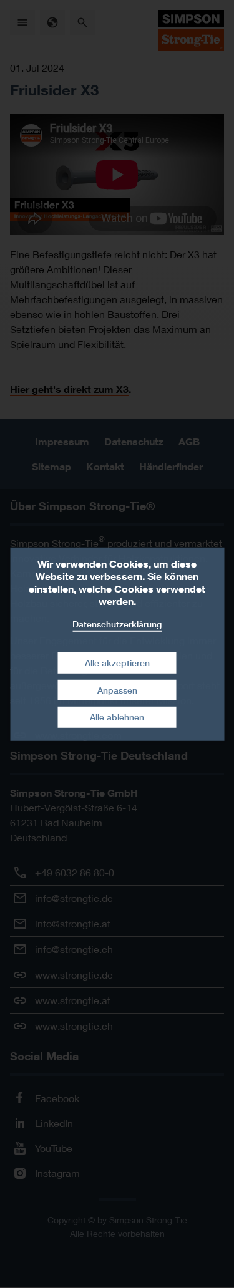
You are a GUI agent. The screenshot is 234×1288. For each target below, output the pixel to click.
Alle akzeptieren (117, 662)
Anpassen (117, 690)
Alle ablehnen (117, 717)
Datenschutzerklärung (117, 623)
